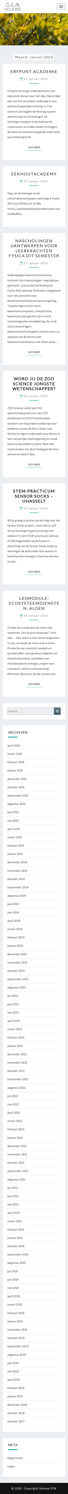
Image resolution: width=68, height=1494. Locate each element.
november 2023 (17, 962)
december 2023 (17, 954)
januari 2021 (15, 1238)
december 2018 (17, 1405)
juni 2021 (13, 1196)
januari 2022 (15, 1138)
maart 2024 (14, 929)
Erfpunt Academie (34, 71)
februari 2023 (15, 1037)
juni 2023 (13, 1004)
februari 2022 (15, 1129)
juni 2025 (13, 812)
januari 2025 (15, 854)
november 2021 (17, 1154)
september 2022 (17, 1079)
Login (11, 1466)
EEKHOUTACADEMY (34, 173)
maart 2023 (14, 1029)
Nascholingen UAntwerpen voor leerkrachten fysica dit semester (34, 248)
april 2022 (13, 1112)
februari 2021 (15, 1229)
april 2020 (13, 1296)
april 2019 (13, 1379)
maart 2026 (14, 754)
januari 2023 (15, 1046)
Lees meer (35, 147)
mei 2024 (13, 912)
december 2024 (17, 862)
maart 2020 (14, 1304)
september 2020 (17, 1254)
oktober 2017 (16, 1421)
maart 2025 (14, 837)
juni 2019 (13, 1363)
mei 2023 (13, 1012)
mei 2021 (13, 1204)
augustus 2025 (16, 804)
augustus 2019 (16, 1355)
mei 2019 (13, 1371)
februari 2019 (15, 1388)
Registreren (15, 1458)
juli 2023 (12, 996)
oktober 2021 (16, 1162)
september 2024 (17, 887)
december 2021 (17, 1146)
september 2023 (17, 979)
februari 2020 (15, 1313)
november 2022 (17, 1062)
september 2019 (17, 1346)
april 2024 (13, 921)
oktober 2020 (16, 1246)
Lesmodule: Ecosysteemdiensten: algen (34, 603)
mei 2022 (13, 1104)
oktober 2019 (16, 1338)
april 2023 (13, 1021)
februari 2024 (15, 937)
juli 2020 (12, 1271)
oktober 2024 (16, 879)
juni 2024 (13, 904)
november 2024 (17, 870)
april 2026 (13, 745)
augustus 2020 (16, 1263)
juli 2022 (12, 1096)
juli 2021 (12, 1188)
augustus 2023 (16, 987)
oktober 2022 (16, 1071)
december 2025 (17, 779)
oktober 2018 (16, 1413)
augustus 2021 (16, 1179)
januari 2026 (15, 770)
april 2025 (13, 829)
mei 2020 (13, 1288)
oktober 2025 (16, 787)
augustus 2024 (16, 895)
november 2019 (17, 1329)
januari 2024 (15, 945)
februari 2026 (15, 762)
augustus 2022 (16, 1087)
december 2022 (17, 1054)
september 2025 (17, 795)
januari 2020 (15, 1321)
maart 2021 (14, 1221)
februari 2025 (15, 845)
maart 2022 (14, 1121)
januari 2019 (15, 1396)
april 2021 (13, 1213)
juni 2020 (13, 1279)
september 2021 (17, 1171)
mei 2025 (13, 820)
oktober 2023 (16, 971)
